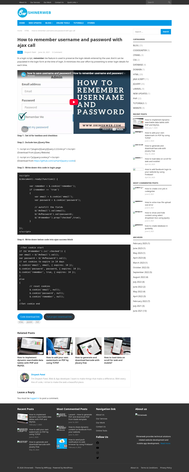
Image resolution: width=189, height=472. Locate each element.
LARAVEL (137, 88)
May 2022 (137, 291)
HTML (27, 30)
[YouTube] (97, 448)
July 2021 (137, 306)
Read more (165, 443)
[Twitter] (97, 458)
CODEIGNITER (140, 50)
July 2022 (137, 281)
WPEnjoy (47, 467)
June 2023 (137, 248)
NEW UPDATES (35, 23)
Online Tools (63, 23)
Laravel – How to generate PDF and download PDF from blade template (80, 417)
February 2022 (140, 301)
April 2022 (138, 296)
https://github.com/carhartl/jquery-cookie (54, 160)
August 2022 (139, 277)
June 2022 (137, 286)
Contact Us (59, 2)
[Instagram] (97, 453)
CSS (135, 59)
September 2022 (141, 272)
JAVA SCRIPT (139, 79)
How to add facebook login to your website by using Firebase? (158, 172)
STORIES (91, 23)
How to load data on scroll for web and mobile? (114, 360)
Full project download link (59, 316)
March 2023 (139, 262)
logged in (34, 398)
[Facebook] (97, 443)
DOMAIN (137, 69)
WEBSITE (137, 108)
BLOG (136, 45)
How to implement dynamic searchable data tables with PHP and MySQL (30, 361)
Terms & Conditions (149, 467)
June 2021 (137, 310)
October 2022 (139, 267)
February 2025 (140, 243)
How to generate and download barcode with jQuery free (87, 360)
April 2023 (138, 257)
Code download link (30, 316)
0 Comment (57, 52)
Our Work (47, 2)
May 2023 (137, 253)
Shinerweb (28, 467)
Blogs (48, 23)
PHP (37, 322)
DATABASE (138, 64)
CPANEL (137, 55)
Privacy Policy (166, 467)
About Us (22, 2)
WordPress (68, 467)
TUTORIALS (79, 23)
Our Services (35, 2)
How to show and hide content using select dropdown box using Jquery (157, 215)
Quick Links (71, 2)
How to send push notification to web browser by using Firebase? (81, 442)
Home (22, 23)
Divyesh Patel (30, 52)
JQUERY (29, 322)
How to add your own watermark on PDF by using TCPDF (57, 360)
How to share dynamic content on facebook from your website (80, 429)
